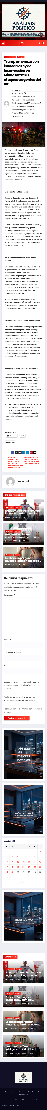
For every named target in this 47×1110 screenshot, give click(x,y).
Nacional (9, 1043)
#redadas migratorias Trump (24, 110)
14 (29, 862)
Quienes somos (15, 1105)
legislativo (31, 1100)
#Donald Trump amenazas (23, 100)
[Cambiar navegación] (21, 43)
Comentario (9, 595)
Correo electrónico (12, 652)
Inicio (3, 1100)
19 (18, 867)
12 (18, 862)
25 (12, 872)
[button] (40, 43)
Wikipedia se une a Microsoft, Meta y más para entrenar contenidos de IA (31, 461)
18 (12, 867)
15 (35, 862)
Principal (20, 57)
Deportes (9, 507)
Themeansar (23, 1095)
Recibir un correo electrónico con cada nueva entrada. (23, 710)
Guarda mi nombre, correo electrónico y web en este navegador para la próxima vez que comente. (23, 685)
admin (17, 90)
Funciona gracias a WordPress (16, 1092)
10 (7, 862)
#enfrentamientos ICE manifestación (27, 103)
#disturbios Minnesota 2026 (23, 96)
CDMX (24, 1100)
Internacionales (10, 57)
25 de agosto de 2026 (17, 979)
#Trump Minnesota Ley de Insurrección (23, 114)
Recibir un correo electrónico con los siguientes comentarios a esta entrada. (20, 698)
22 (35, 867)
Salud (16, 555)
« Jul (22, 882)
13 (23, 862)
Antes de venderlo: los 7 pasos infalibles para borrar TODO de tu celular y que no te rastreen (15, 463)
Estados (9, 531)
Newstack (35, 1092)
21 (29, 867)
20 (23, 867)
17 (7, 867)
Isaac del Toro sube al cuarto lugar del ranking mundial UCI (23, 513)
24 (7, 872)
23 (40, 867)
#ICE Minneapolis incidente (23, 106)
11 (12, 862)
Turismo (39, 1100)
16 (40, 862)
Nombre (8, 639)
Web (6, 666)
